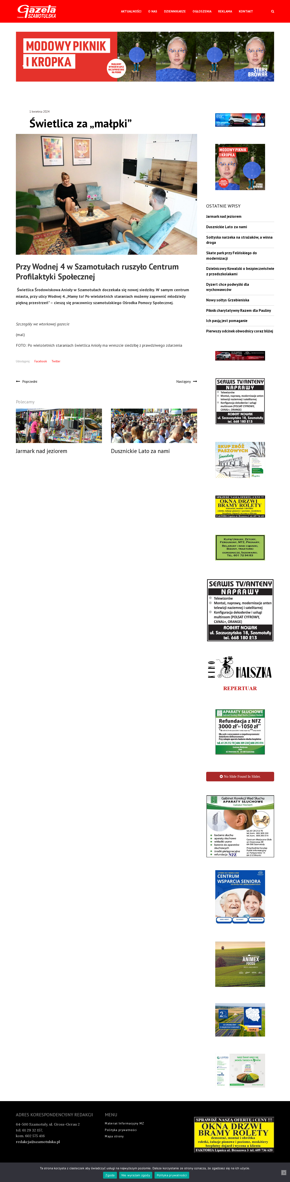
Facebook (40, 361)
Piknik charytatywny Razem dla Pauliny (238, 310)
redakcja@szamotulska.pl (38, 1148)
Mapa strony (114, 1143)
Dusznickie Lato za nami (226, 226)
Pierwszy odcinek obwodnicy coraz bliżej (239, 331)
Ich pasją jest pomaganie (226, 320)
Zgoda (109, 1175)
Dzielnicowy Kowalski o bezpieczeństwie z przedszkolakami (240, 271)
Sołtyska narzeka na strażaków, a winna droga (239, 240)
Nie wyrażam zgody (135, 1175)
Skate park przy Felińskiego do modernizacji (231, 255)
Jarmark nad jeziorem (224, 216)
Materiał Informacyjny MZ (124, 1130)
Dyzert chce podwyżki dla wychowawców (227, 287)
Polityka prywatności (121, 1136)
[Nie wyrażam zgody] (284, 1172)
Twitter (55, 361)
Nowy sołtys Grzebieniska (227, 300)
